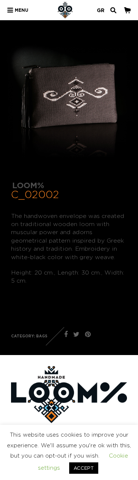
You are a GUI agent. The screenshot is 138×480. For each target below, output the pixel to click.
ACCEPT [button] (84, 467)
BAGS (41, 336)
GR (101, 10)
